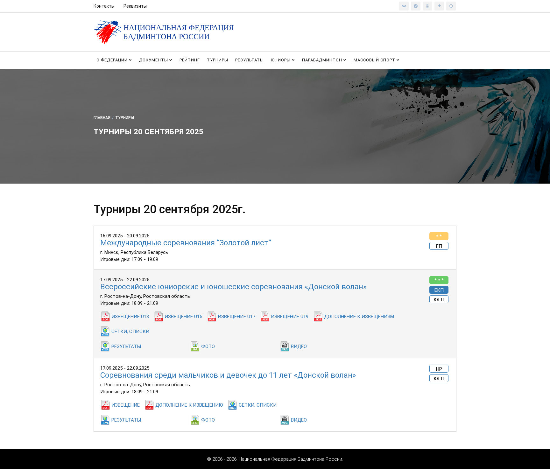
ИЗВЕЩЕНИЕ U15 (183, 316)
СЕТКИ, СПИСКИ (130, 331)
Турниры (217, 60)
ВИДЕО (299, 346)
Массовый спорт (375, 60)
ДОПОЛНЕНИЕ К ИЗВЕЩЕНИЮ (189, 405)
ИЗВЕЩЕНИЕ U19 (289, 316)
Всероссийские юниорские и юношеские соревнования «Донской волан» (233, 286)
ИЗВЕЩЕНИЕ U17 (236, 316)
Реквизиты (135, 6)
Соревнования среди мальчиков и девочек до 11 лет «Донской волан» (228, 375)
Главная (102, 118)
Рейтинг (190, 60)
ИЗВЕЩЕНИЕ (125, 405)
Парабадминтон (322, 60)
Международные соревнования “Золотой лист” (185, 242)
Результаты (249, 60)
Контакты (104, 6)
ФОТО (208, 346)
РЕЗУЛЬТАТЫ (126, 346)
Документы (154, 60)
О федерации (112, 60)
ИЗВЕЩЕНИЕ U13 (130, 316)
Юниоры (281, 60)
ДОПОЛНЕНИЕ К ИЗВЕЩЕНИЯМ (359, 316)
